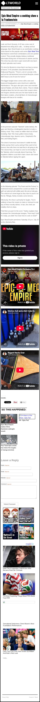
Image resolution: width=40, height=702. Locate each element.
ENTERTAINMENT (11, 24)
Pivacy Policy (5, 697)
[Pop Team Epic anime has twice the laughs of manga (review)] (9, 439)
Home (2, 24)
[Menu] (37, 3)
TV (19, 24)
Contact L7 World (33, 697)
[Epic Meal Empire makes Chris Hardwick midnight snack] (9, 419)
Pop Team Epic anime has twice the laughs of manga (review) (9, 448)
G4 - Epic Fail (24, 420)
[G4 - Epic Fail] (27, 416)
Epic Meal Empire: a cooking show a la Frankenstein (19, 17)
